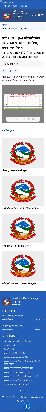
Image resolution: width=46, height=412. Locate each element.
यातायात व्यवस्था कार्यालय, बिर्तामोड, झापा (18, 380)
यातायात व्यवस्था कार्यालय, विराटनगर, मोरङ (18, 368)
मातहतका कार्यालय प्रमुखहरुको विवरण (17, 357)
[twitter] (25, 390)
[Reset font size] (10, 71)
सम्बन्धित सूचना (8, 131)
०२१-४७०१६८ (24, 401)
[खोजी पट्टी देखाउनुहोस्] (39, 15)
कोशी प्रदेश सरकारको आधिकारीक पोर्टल (18, 341)
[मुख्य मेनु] (42, 15)
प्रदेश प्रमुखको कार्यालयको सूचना (15, 171)
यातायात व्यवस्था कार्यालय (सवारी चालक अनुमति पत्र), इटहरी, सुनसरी (22, 363)
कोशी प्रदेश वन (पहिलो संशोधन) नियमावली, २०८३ (21, 208)
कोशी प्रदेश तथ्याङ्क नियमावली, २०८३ (14, 6)
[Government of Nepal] (7, 15)
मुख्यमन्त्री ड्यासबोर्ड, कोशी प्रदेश (14, 353)
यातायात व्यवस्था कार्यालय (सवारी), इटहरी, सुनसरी (21, 376)
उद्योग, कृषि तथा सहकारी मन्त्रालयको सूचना (19, 283)
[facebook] (20, 390)
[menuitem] (23, 319)
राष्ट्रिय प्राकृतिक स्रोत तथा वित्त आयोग (16, 384)
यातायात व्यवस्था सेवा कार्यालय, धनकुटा (17, 372)
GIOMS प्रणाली (9, 349)
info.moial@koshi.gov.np (34, 397)
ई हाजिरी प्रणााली (9, 345)
